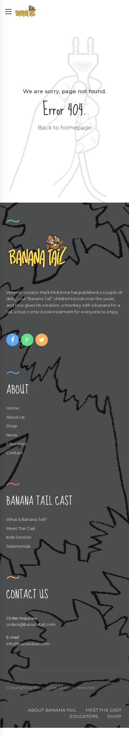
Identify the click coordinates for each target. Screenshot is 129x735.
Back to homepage (64, 127)
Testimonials (18, 546)
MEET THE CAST (103, 710)
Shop (11, 425)
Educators (16, 443)
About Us (15, 417)
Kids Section (18, 537)
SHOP (114, 716)
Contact (14, 452)
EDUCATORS (84, 716)
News (11, 434)
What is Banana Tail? (26, 519)
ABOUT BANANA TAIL (52, 710)
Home (12, 407)
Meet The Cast (20, 528)
